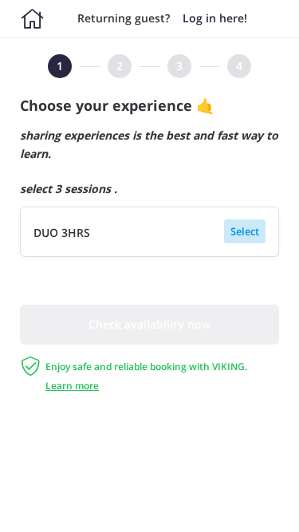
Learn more (72, 385)
